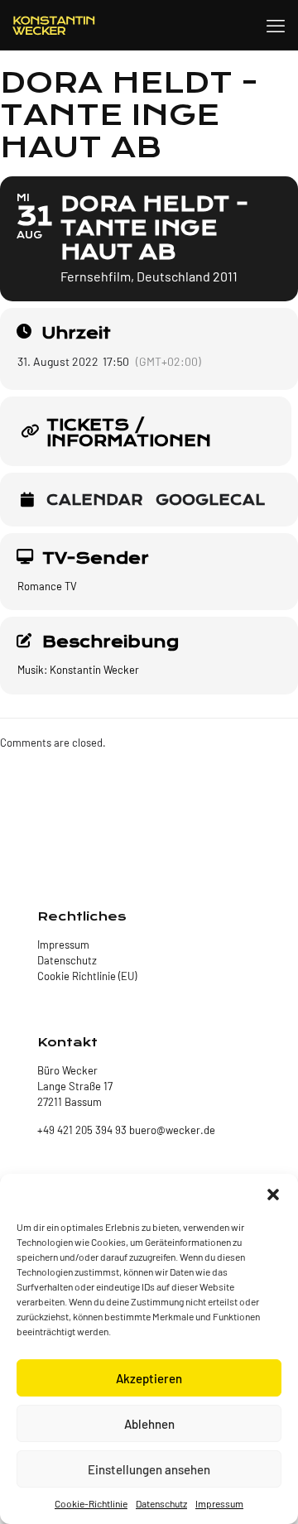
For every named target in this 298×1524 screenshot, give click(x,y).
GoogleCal (210, 500)
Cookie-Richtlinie (91, 1503)
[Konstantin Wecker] (53, 25)
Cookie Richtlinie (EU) (87, 976)
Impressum (219, 1503)
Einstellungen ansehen (149, 1469)
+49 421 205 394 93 (82, 1130)
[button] (273, 1194)
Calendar (94, 500)
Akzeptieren (149, 1378)
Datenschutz (161, 1503)
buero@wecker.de (171, 1130)
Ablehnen (149, 1423)
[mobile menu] (276, 25)
